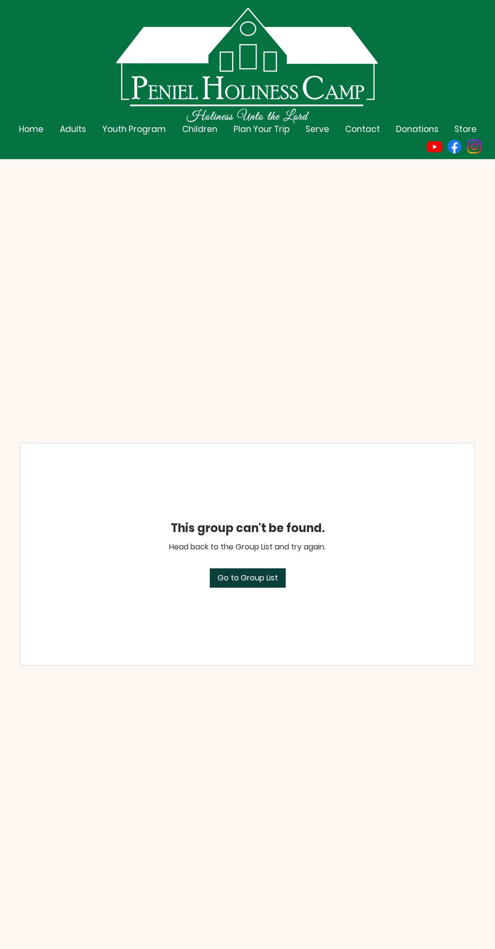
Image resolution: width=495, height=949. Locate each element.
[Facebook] (454, 146)
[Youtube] (434, 146)
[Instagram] (474, 146)
